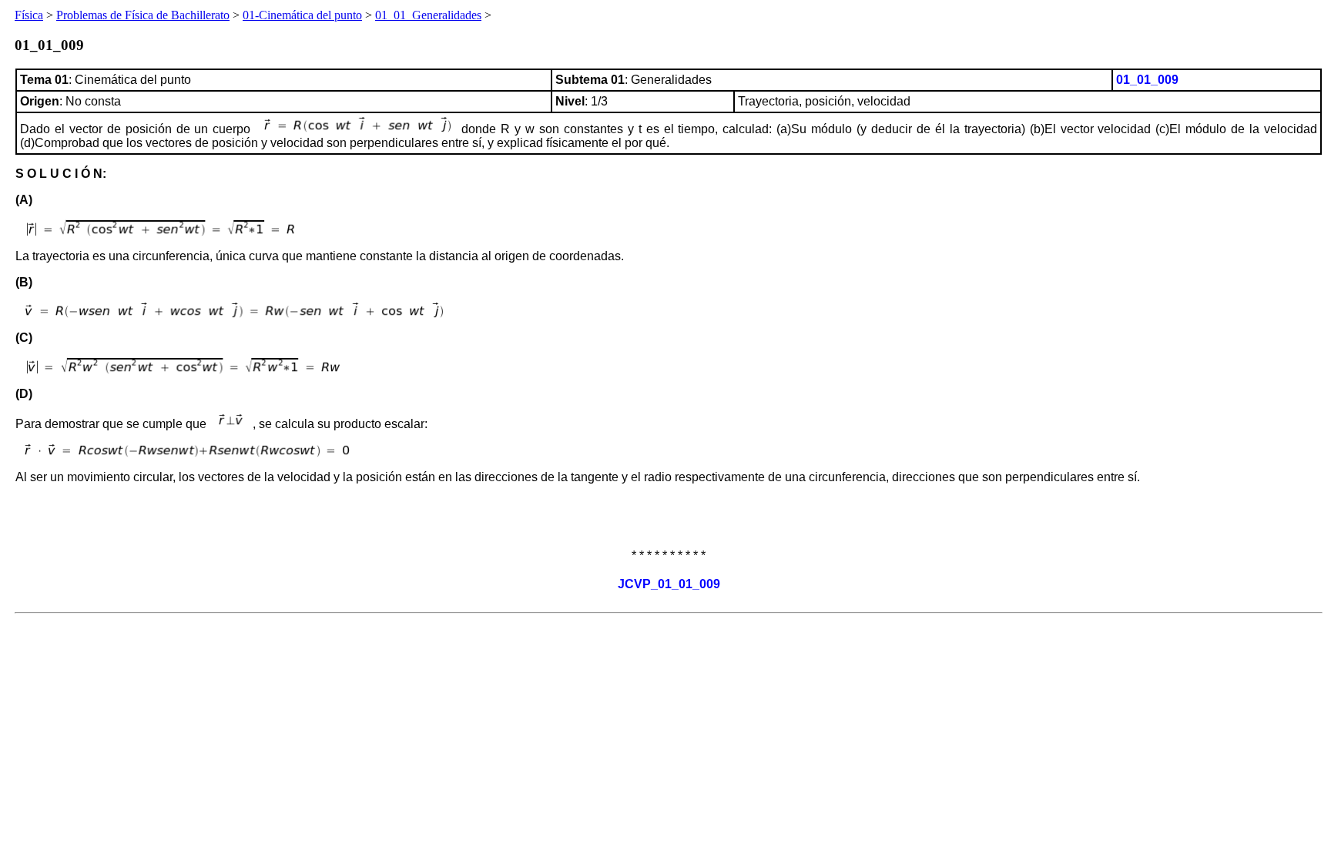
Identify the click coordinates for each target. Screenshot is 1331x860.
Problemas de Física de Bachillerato (143, 15)
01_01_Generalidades (428, 15)
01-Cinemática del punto (302, 15)
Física (29, 15)
